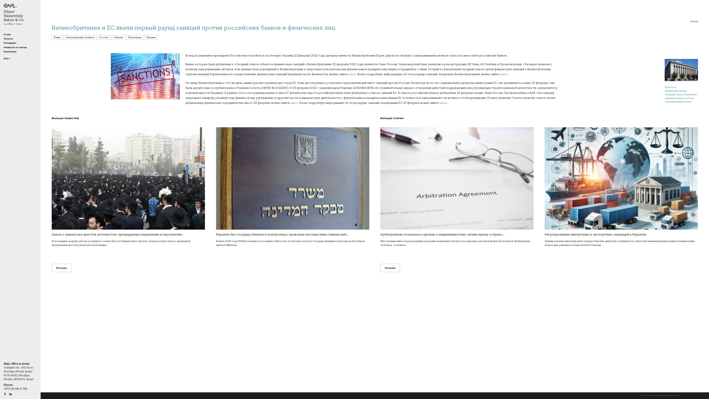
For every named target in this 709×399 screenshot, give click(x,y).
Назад (694, 21)
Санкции (118, 37)
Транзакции (134, 37)
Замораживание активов (80, 37)
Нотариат (10, 42)
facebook (5, 394)
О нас (7, 34)
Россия (103, 37)
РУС (6, 58)
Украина (151, 37)
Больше (61, 267)
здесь (352, 74)
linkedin (10, 394)
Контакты (10, 51)
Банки (57, 37)
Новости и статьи (15, 47)
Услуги (8, 38)
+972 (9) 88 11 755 (15, 389)
